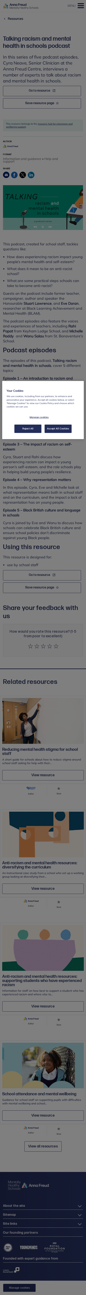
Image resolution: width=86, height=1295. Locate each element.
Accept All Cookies (58, 428)
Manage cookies (39, 417)
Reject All (28, 428)
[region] (43, 410)
